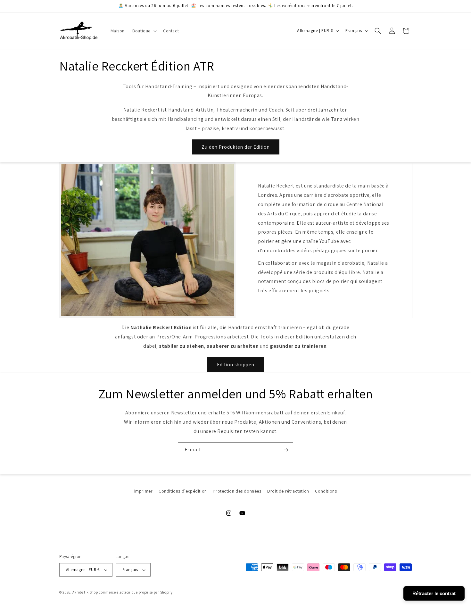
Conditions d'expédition (183, 491)
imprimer (143, 491)
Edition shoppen (235, 365)
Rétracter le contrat (434, 593)
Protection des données (237, 491)
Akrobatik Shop (85, 592)
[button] (143, 30)
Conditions (326, 491)
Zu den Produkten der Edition (236, 147)
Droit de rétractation (288, 491)
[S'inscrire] (286, 449)
